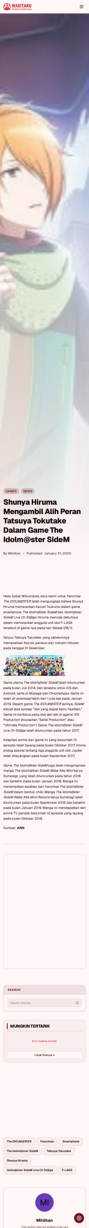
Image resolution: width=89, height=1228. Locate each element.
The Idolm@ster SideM (22, 1151)
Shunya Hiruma (17, 1160)
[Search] (77, 1003)
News (27, 491)
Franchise (47, 1141)
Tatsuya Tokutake (59, 1151)
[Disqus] (44, 911)
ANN (20, 828)
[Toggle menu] (81, 6)
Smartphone (71, 1141)
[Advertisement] (34, 1097)
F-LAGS (67, 1170)
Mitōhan (14, 553)
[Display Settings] (79, 1218)
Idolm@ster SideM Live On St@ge (30, 1170)
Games (11, 491)
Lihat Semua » (45, 1055)
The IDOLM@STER (19, 1141)
